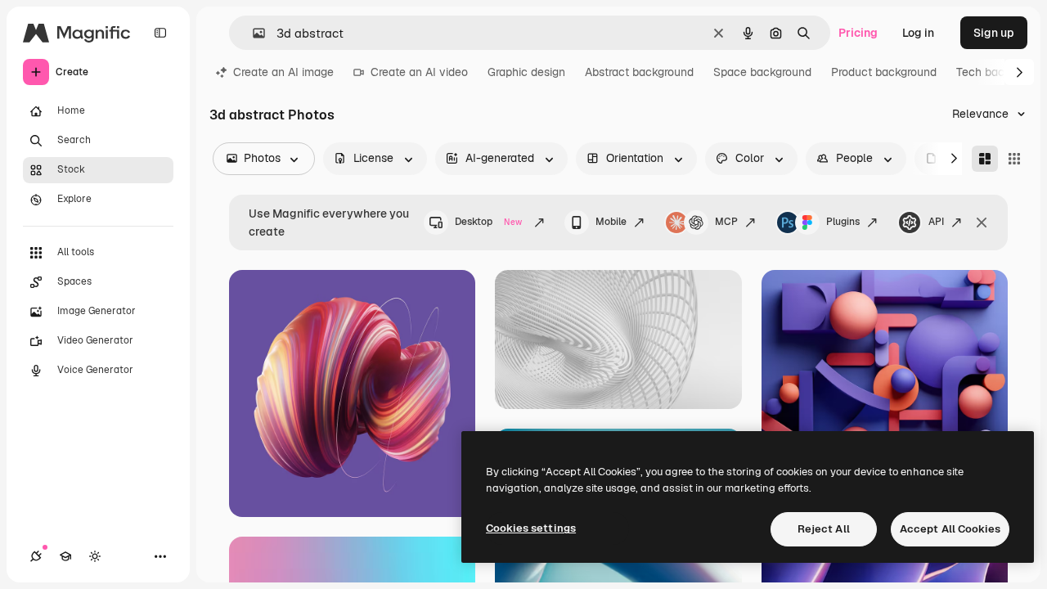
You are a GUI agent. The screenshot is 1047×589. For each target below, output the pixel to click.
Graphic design (526, 72)
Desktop (488, 221)
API (936, 221)
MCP (726, 221)
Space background (762, 72)
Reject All (824, 529)
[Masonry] (985, 159)
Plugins (843, 221)
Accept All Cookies (950, 529)
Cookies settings (531, 528)
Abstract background (639, 72)
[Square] (1014, 159)
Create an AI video (419, 72)
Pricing (858, 32)
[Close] (981, 222)
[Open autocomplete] (252, 33)
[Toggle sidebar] (160, 33)
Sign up (993, 32)
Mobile (611, 221)
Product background (884, 72)
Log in (918, 32)
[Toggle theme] (95, 556)
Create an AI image (283, 72)
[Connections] (36, 556)
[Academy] (65, 556)
